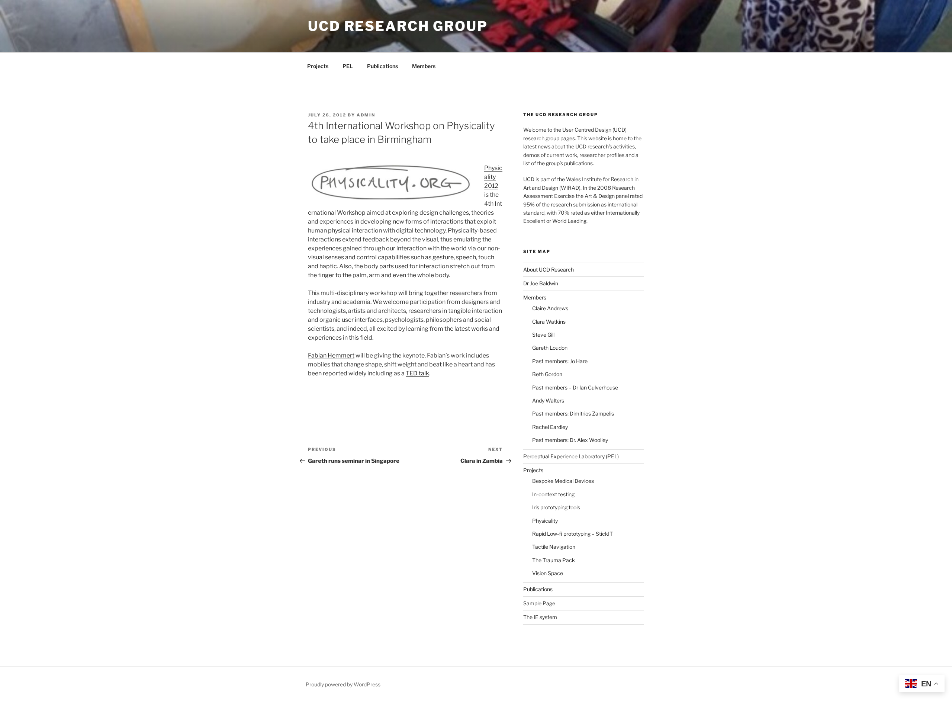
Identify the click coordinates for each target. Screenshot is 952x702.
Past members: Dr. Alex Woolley (570, 440)
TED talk (417, 373)
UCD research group (398, 26)
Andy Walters (548, 400)
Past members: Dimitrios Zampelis (573, 413)
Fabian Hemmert (331, 355)
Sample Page (539, 603)
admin (366, 115)
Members (423, 66)
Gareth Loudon (549, 347)
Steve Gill (543, 334)
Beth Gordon (547, 374)
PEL (347, 66)
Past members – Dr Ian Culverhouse (575, 387)
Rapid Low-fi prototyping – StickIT (572, 533)
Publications (382, 66)
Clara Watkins (549, 321)
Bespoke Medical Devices (563, 481)
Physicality (545, 520)
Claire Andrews (550, 308)
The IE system (540, 617)
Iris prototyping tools (556, 507)
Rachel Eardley (550, 427)
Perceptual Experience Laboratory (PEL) (571, 456)
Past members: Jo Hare (560, 361)
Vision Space (547, 573)
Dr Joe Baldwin (540, 283)
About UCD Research (548, 269)
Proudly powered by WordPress (343, 684)
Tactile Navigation (553, 547)
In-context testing (553, 494)
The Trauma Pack (553, 560)
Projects (317, 66)
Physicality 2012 (493, 176)
